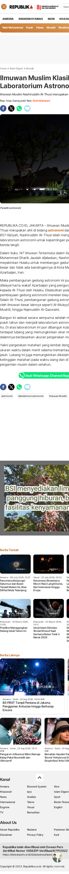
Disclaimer (6, 834)
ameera (8, 18)
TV (1, 812)
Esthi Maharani (41, 100)
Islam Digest (16, 68)
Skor (56, 786)
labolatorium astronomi (30, 395)
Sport (57, 796)
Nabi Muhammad (12, 27)
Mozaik (51, 27)
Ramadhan (33, 812)
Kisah (29, 27)
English (58, 807)
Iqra (29, 791)
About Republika (10, 829)
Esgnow (5, 807)
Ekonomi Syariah (31, 18)
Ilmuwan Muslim (58, 395)
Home (3, 68)
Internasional (7, 802)
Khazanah (6, 791)
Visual (30, 807)
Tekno (30, 802)
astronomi (56, 230)
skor (51, 18)
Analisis (31, 796)
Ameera (4, 786)
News (3, 796)
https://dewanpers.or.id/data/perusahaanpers (30, 854)
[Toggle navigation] (4, 7)
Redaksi (32, 829)
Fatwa (40, 27)
